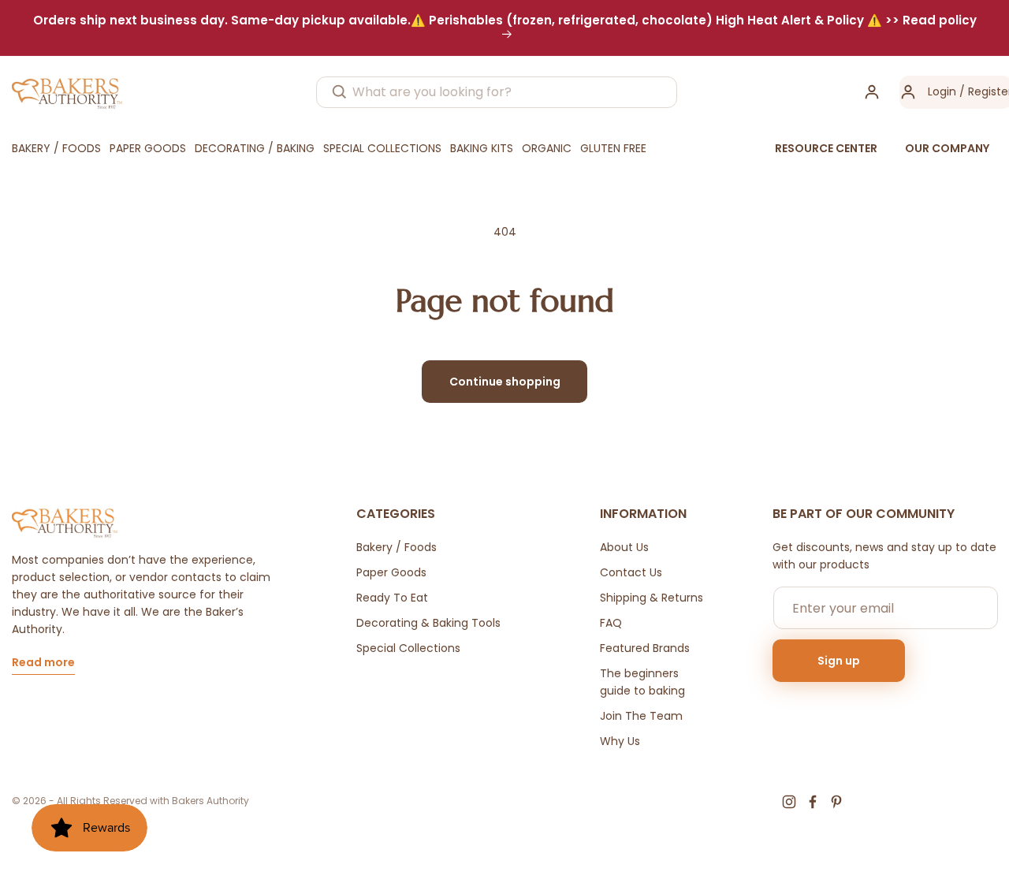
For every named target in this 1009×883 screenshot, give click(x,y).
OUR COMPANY (947, 148)
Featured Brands (645, 648)
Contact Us (631, 572)
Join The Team (641, 716)
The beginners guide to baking (642, 682)
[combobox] (496, 92)
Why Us (620, 741)
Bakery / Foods (396, 547)
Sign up (838, 661)
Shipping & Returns (651, 597)
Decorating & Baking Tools (428, 623)
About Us (624, 547)
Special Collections (408, 648)
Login (942, 91)
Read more (43, 663)
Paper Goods (391, 572)
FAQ (611, 623)
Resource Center (826, 148)
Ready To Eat (392, 597)
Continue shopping (504, 381)
